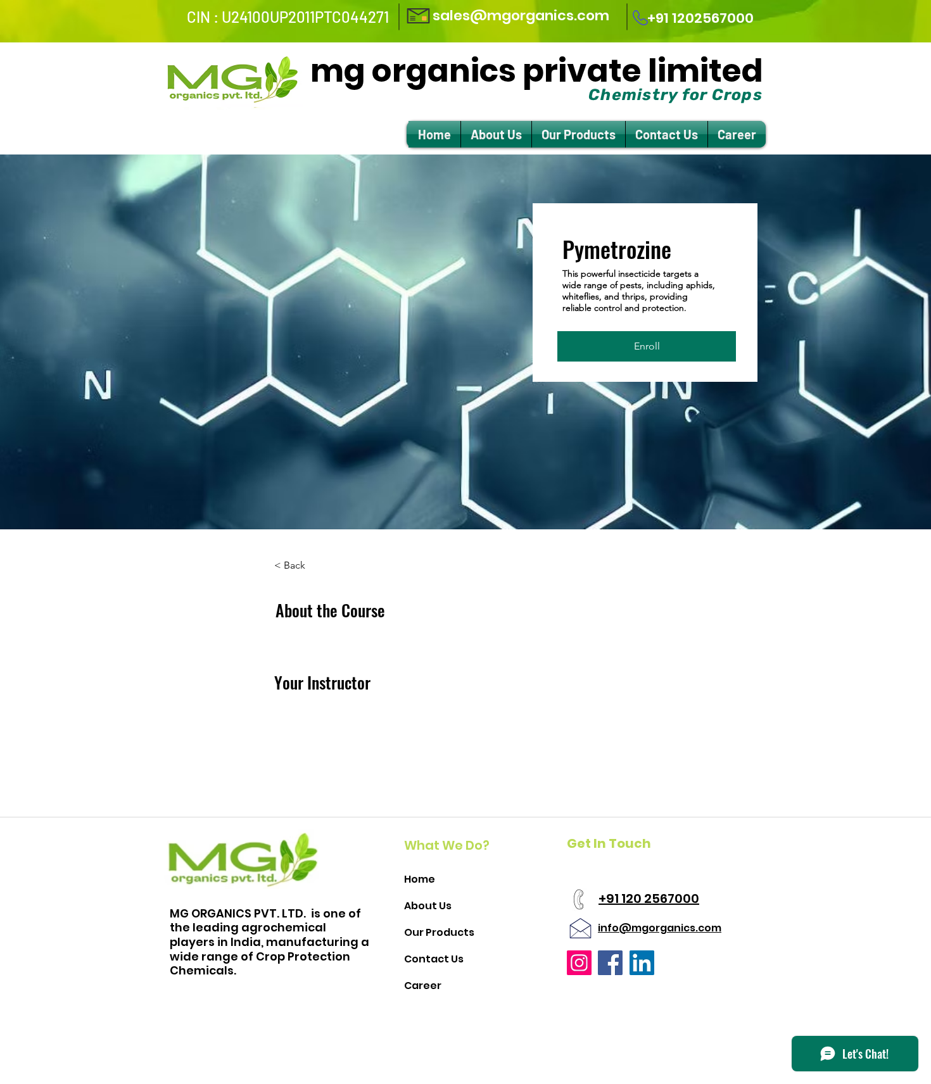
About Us (428, 905)
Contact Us (434, 959)
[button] (646, 346)
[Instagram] (579, 962)
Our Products (439, 932)
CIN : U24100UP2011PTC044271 (288, 17)
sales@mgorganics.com (521, 15)
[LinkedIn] (642, 962)
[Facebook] (610, 962)
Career (422, 985)
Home (419, 879)
